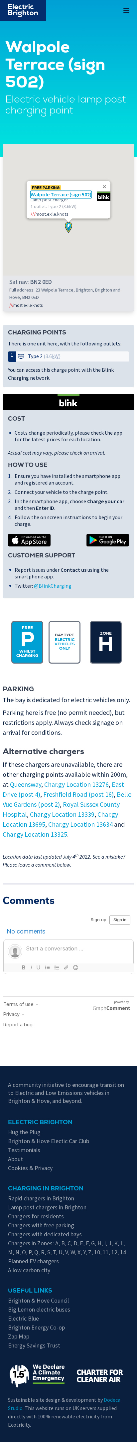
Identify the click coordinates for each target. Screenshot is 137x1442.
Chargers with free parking (41, 1225)
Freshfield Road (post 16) (78, 794)
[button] (68, 227)
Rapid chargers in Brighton (41, 1198)
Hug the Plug (24, 1132)
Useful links (30, 1291)
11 (106, 1252)
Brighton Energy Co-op (36, 1327)
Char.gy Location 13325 (35, 834)
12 (114, 1252)
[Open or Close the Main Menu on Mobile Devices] (126, 10)
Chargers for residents (36, 1216)
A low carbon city (29, 1270)
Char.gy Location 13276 (76, 784)
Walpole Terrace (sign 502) (61, 194)
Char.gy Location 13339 (62, 814)
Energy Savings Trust (34, 1345)
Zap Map (18, 1336)
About (15, 1159)
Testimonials (24, 1150)
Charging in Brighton (45, 1189)
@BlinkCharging (52, 585)
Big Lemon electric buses (39, 1309)
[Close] (104, 187)
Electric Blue (23, 1318)
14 (123, 1252)
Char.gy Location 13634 (80, 824)
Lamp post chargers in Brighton (47, 1207)
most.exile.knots (26, 305)
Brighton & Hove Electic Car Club (48, 1141)
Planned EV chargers (33, 1261)
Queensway (25, 784)
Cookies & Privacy (30, 1168)
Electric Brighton (40, 1123)
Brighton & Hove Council (38, 1300)
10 (97, 1252)
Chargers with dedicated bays (45, 1234)
